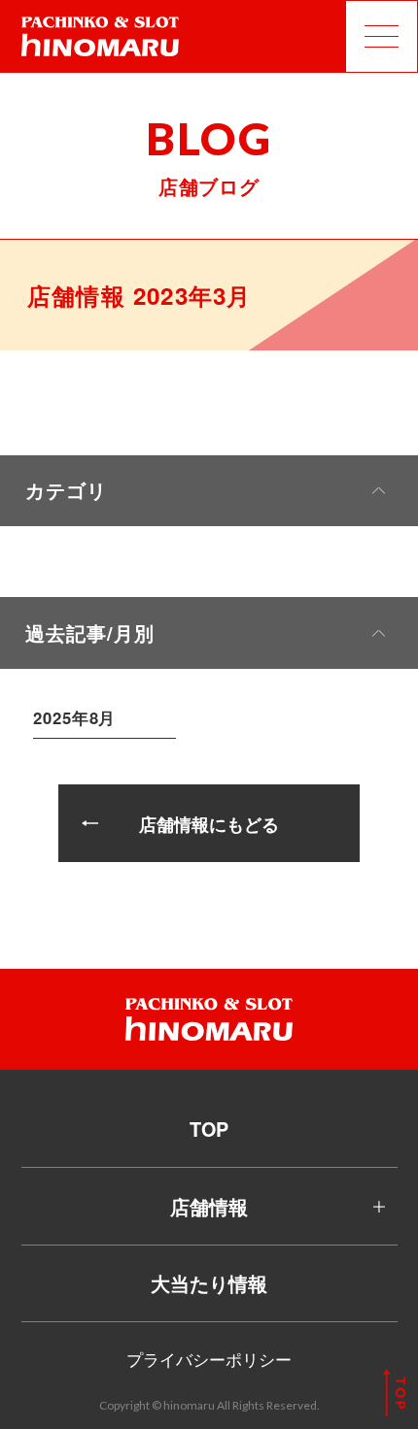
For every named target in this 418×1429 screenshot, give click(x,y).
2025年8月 (74, 717)
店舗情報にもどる (209, 824)
